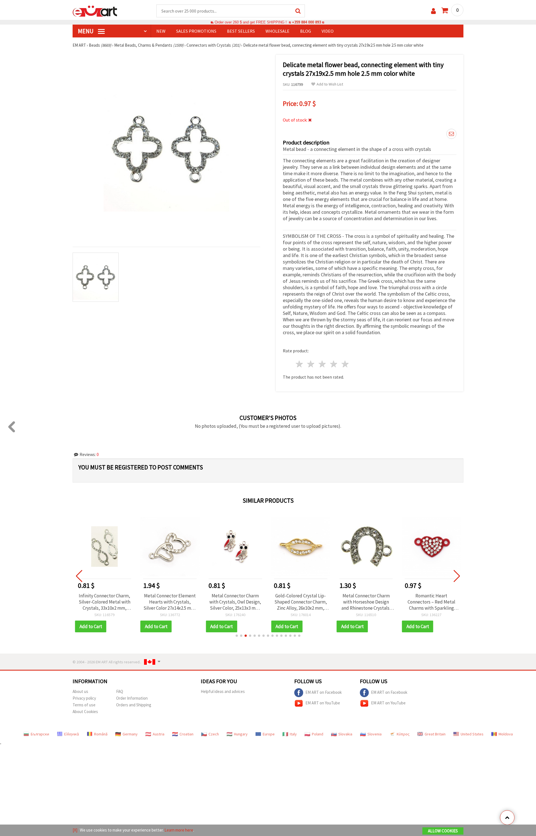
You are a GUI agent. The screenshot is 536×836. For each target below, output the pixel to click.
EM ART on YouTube (322, 703)
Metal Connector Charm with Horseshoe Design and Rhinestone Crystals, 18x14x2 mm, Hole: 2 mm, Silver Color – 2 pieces (366, 602)
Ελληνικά (71, 734)
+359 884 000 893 (306, 22)
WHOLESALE (277, 31)
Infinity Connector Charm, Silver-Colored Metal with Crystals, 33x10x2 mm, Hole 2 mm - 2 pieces (104, 602)
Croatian (186, 734)
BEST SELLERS (241, 31)
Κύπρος (403, 734)
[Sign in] (433, 11)
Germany (130, 734)
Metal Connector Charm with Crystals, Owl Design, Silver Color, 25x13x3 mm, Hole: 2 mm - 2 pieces (235, 602)
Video (328, 31)
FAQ (119, 691)
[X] (75, 830)
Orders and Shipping (133, 704)
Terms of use (84, 704)
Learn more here (178, 830)
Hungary (241, 734)
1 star (299, 364)
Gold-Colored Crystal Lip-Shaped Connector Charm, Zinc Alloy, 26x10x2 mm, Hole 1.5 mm (300, 602)
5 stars (345, 364)
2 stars (311, 364)
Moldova (506, 734)
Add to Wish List (330, 84)
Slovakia (345, 734)
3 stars (322, 364)
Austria (158, 734)
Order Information (132, 698)
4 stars (333, 364)
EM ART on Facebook (323, 692)
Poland (317, 734)
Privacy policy (84, 698)
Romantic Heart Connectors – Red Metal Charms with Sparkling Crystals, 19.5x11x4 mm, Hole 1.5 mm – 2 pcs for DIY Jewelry (431, 602)
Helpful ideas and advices (223, 691)
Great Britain (435, 734)
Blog (305, 31)
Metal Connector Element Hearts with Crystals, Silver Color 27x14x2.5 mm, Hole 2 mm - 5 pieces (169, 602)
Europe (269, 734)
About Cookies (85, 711)
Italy (293, 734)
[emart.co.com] (95, 11)
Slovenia (374, 734)
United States (472, 734)
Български (40, 734)
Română (100, 734)
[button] (237, 636)
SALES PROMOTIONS (196, 31)
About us (80, 691)
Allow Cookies (443, 830)
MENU (86, 31)
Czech (214, 734)
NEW (161, 31)
